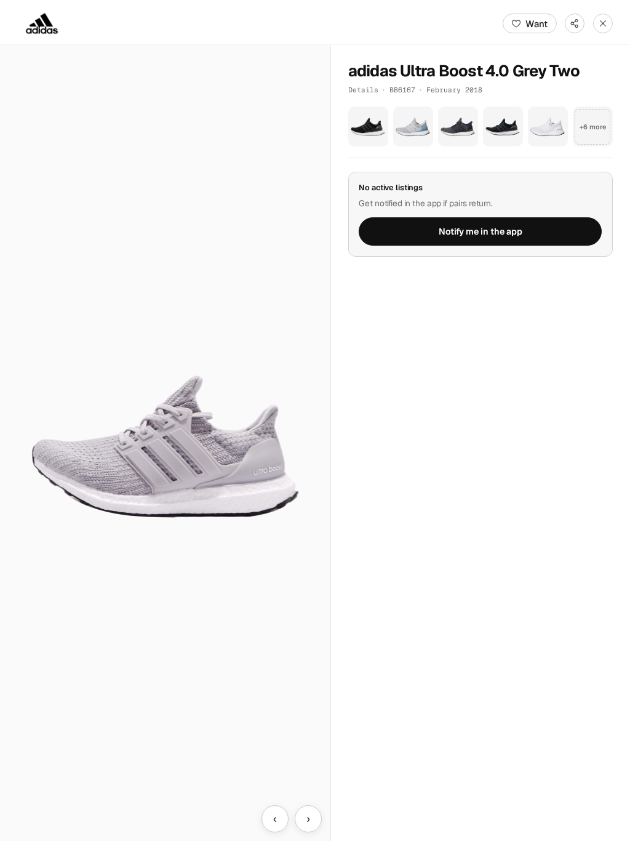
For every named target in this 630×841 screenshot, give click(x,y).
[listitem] (368, 127)
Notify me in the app (480, 231)
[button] (165, 443)
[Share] (574, 23)
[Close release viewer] (603, 23)
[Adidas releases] (42, 23)
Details (363, 89)
